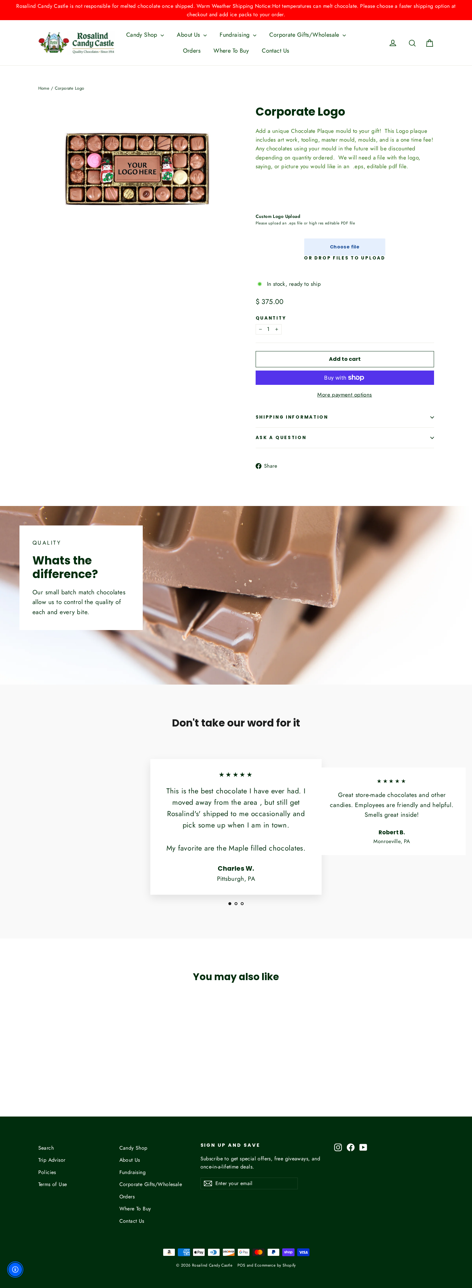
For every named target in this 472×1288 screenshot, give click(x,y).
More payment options (344, 394)
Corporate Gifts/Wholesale (305, 35)
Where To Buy (231, 50)
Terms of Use (52, 1184)
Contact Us (275, 50)
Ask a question (281, 438)
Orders (192, 50)
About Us (189, 35)
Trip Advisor (52, 1160)
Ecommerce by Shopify (275, 1265)
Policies (47, 1172)
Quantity (271, 318)
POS (241, 1265)
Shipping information (292, 417)
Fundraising (235, 35)
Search (46, 1148)
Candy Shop (142, 35)
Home (44, 88)
